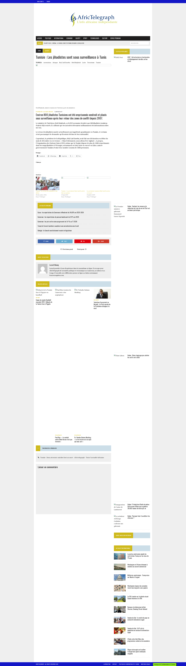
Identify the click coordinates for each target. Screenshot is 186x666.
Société (77, 38)
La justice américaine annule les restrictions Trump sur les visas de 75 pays (138, 556)
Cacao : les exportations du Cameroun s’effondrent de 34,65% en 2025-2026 (61, 212)
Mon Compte (40, 1)
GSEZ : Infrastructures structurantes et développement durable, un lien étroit (138, 59)
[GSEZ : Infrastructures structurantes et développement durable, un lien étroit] (120, 200)
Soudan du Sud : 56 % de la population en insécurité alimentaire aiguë (138, 630)
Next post (80, 249)
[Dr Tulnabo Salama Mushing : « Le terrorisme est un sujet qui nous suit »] (83, 432)
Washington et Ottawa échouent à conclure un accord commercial (137, 565)
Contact (114, 664)
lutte (84, 62)
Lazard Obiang (48, 111)
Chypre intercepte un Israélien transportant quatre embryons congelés (136, 652)
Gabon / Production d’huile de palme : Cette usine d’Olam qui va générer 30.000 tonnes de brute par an (138, 506)
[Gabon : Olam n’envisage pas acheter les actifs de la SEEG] (120, 498)
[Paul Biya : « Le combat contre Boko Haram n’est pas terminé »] (64, 432)
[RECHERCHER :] (139, 43)
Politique (48, 38)
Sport (85, 38)
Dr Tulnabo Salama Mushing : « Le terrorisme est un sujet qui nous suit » (83, 439)
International (58, 38)
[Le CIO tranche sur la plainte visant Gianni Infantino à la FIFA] (120, 601)
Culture (104, 38)
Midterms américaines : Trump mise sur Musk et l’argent (138, 576)
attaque (55, 62)
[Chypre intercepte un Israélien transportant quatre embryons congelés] (120, 654)
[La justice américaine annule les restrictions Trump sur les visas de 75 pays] (120, 558)
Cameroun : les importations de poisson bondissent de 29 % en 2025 (58, 217)
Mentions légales (145, 664)
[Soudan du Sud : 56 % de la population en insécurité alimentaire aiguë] (120, 633)
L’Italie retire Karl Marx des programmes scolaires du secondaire (138, 640)
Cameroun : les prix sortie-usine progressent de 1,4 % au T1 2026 (57, 221)
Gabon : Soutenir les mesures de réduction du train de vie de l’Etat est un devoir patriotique (138, 208)
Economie (69, 38)
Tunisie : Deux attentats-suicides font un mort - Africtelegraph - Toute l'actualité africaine (72, 457)
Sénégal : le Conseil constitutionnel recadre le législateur (55, 230)
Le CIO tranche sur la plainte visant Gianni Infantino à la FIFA (137, 597)
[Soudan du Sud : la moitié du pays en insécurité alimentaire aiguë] (120, 622)
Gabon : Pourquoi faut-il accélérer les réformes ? (138, 517)
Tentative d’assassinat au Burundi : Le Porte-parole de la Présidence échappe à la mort (102, 305)
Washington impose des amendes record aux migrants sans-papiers (137, 587)
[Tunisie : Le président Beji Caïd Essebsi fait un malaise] (73, 183)
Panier (48, 1)
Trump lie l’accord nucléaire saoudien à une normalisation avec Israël (58, 226)
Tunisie (98, 62)
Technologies (94, 38)
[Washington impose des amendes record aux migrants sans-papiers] (120, 590)
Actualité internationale (123, 548)
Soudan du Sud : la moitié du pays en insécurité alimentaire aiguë (138, 619)
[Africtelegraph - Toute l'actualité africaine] (93, 19)
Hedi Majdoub (76, 62)
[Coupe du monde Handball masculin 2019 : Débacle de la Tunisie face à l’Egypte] (44, 295)
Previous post (67, 249)
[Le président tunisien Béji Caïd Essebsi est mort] (98, 183)
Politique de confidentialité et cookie (129, 664)
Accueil (39, 38)
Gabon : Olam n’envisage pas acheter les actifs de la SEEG (138, 356)
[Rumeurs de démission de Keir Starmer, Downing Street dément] (120, 611)
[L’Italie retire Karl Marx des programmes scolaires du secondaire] (120, 643)
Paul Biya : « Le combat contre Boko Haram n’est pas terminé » (63, 439)
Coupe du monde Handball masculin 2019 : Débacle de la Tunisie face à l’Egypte (44, 302)
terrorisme (90, 62)
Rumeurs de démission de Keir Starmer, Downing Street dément (137, 608)
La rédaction (107, 664)
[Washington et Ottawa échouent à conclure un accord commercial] (120, 569)
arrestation (47, 62)
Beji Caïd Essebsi (64, 62)
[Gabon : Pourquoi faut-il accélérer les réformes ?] (120, 526)
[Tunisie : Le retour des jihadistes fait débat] (47, 183)
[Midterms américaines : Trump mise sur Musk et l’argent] (120, 579)
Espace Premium (115, 38)
